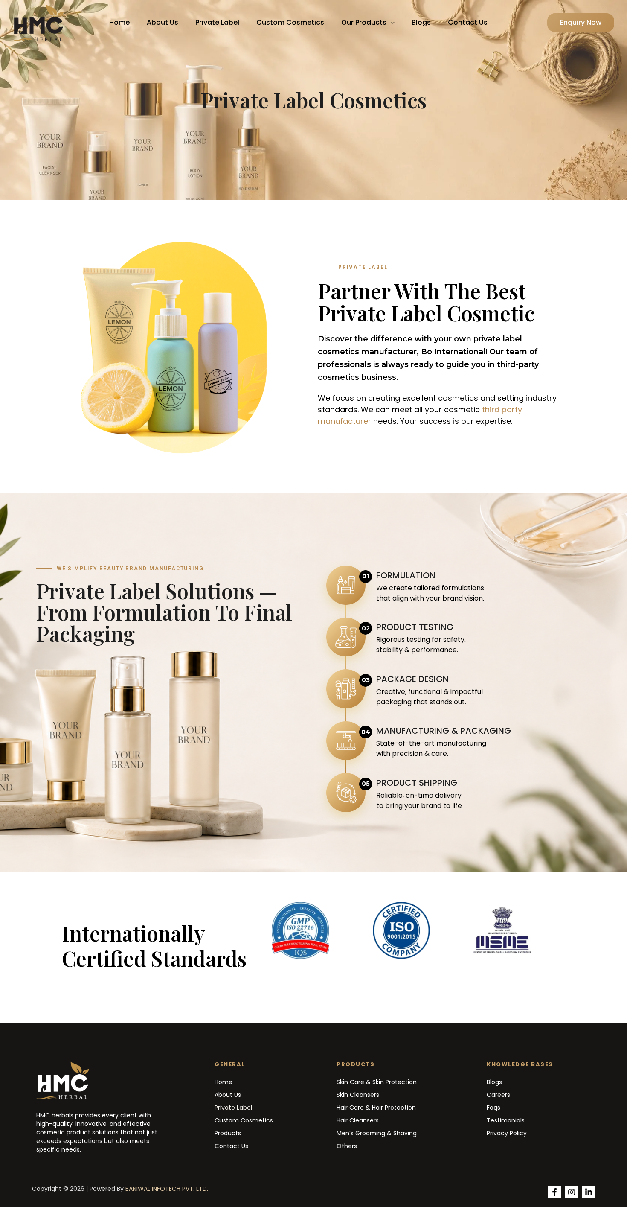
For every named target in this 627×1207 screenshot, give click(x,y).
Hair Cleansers (358, 1120)
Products (228, 1133)
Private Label (217, 22)
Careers (498, 1094)
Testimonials (506, 1120)
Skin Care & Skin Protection (377, 1082)
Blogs (421, 22)
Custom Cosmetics (290, 22)
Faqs (493, 1107)
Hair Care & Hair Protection (376, 1107)
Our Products (363, 22)
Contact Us (468, 22)
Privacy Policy (507, 1133)
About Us (162, 22)
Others (347, 1146)
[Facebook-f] (554, 1192)
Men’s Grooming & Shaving (377, 1133)
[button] (368, 22)
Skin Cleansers (358, 1094)
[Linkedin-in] (588, 1192)
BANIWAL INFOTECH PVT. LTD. (166, 1188)
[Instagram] (571, 1192)
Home (119, 22)
